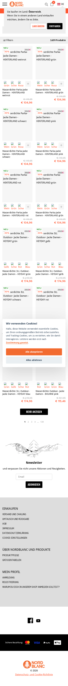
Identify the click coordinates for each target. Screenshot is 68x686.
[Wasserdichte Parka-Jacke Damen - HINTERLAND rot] (17, 185)
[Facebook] (30, 620)
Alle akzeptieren (34, 351)
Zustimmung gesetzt (17, 342)
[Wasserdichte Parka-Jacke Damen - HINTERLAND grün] (51, 62)
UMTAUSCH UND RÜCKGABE (15, 519)
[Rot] (21, 265)
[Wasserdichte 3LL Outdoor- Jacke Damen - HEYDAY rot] (51, 303)
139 (42, 422)
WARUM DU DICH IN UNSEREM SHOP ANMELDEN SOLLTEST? (31, 586)
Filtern (9, 40)
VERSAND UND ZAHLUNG (14, 514)
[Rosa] (21, 84)
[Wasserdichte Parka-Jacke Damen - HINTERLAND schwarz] (17, 124)
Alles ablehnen (34, 360)
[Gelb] (6, 265)
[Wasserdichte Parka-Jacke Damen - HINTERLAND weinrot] (17, 62)
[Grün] (6, 84)
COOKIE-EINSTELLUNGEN (14, 537)
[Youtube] (38, 620)
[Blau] (28, 265)
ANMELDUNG (8, 577)
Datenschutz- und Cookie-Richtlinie (34, 674)
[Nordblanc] (16, 4)
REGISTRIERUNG (10, 582)
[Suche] (46, 4)
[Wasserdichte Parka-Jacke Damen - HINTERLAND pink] (51, 124)
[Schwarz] (14, 84)
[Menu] (4, 4)
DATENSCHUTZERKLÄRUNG (15, 532)
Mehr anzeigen (34, 412)
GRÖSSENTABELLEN (11, 560)
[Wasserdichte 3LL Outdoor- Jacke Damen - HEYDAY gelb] (51, 244)
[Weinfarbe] (40, 84)
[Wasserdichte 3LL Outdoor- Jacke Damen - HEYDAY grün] (17, 244)
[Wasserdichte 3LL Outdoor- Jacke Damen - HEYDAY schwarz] (17, 303)
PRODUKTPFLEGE (10, 555)
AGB (4, 523)
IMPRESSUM (8, 528)
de (62, 4)
